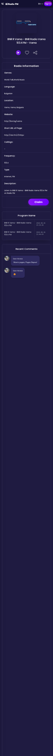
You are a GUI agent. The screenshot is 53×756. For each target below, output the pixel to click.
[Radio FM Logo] (11, 3)
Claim (38, 202)
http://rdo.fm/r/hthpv (14, 135)
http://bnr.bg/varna (13, 121)
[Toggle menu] (2, 3)
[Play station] (18, 52)
